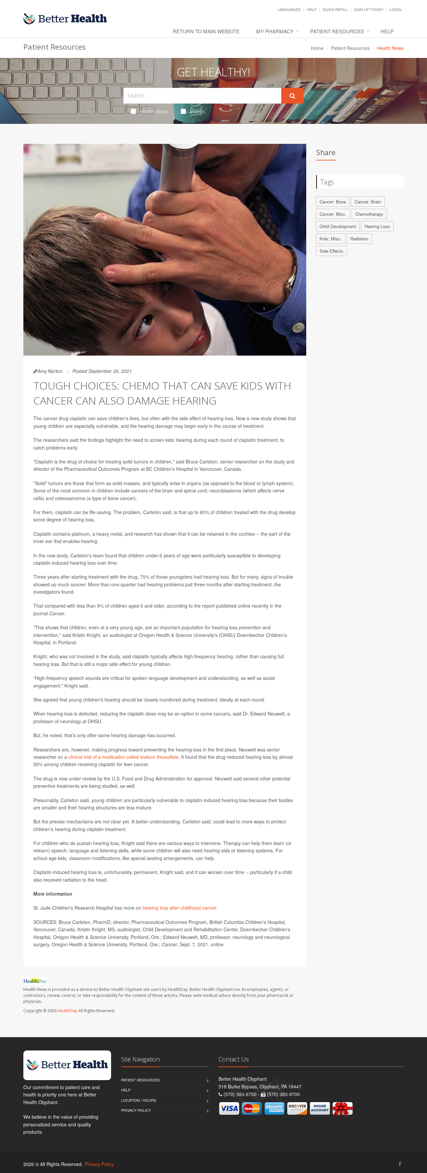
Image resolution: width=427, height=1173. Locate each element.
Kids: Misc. (331, 238)
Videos (197, 111)
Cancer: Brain (368, 201)
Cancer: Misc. (333, 214)
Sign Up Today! (368, 9)
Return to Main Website (206, 31)
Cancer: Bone (333, 201)
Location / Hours (138, 1100)
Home (317, 48)
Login (395, 9)
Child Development (338, 226)
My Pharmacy (275, 31)
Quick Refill (335, 9)
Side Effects (331, 251)
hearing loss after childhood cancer (179, 907)
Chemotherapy (369, 214)
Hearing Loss (377, 226)
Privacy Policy (136, 1110)
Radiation (359, 238)
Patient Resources (337, 31)
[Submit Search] (292, 96)
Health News (154, 111)
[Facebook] (399, 1164)
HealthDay (67, 1011)
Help (311, 9)
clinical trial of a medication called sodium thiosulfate (123, 756)
